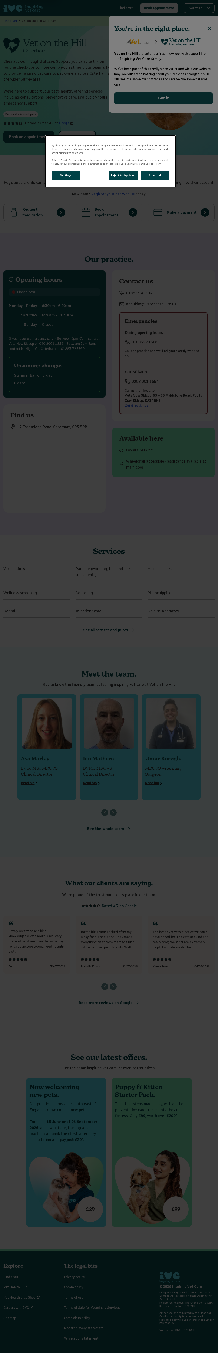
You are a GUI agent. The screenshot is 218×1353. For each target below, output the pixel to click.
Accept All (155, 175)
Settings (66, 175)
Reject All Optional (123, 175)
